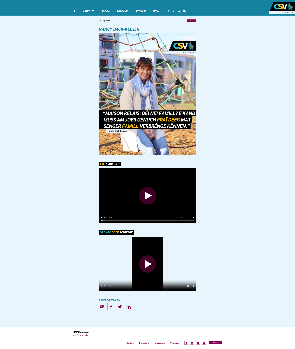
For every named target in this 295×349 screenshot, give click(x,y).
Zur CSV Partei (215, 342)
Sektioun (141, 11)
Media (156, 11)
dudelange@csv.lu (80, 335)
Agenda (106, 11)
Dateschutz (144, 343)
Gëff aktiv (174, 343)
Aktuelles (88, 11)
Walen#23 (191, 20)
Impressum (160, 343)
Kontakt (130, 343)
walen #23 (122, 11)
